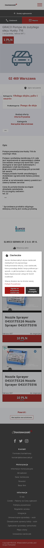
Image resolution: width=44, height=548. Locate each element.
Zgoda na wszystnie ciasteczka (14, 290)
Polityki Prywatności (12, 284)
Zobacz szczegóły (32, 290)
